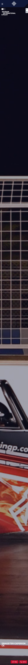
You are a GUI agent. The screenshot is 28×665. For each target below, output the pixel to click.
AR (4, 9)
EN (2, 9)
